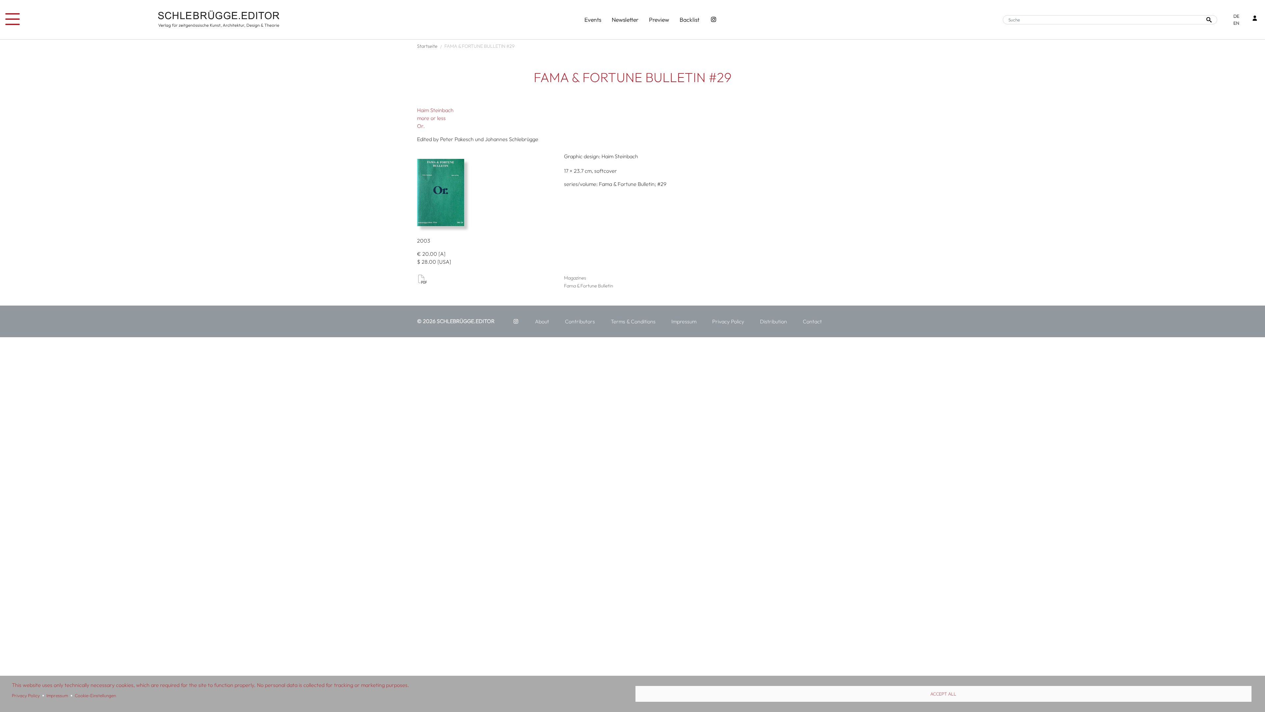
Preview (659, 19)
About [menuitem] (542, 321)
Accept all (943, 694)
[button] (488, 192)
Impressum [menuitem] (683, 321)
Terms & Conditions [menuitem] (633, 321)
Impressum (57, 695)
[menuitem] (516, 321)
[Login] (1254, 19)
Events (592, 19)
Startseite (427, 46)
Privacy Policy (26, 695)
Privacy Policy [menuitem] (728, 321)
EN (1236, 23)
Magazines (575, 278)
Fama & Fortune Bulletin (588, 286)
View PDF (422, 279)
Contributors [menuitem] (580, 321)
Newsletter (625, 19)
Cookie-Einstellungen (95, 695)
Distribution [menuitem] (773, 321)
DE (1236, 16)
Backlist (689, 19)
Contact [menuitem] (812, 321)
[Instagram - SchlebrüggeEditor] (713, 20)
